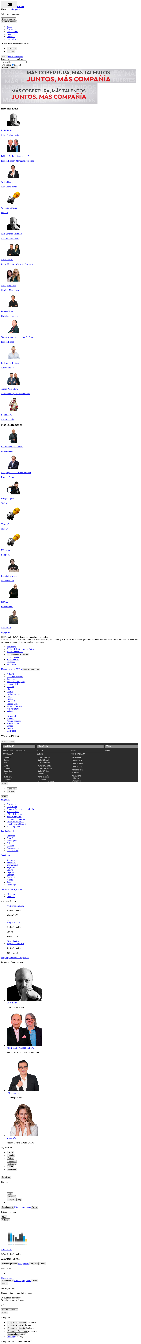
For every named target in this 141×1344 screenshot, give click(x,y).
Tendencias (11, 877)
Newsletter (12, 49)
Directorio (11, 894)
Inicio (9, 26)
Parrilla (4, 831)
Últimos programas (22, 1207)
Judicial (10, 880)
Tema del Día (12, 31)
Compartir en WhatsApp (17, 1331)
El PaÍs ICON (13, 723)
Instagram (12, 1164)
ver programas (22, 957)
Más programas (13, 826)
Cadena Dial (12, 704)
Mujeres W (11, 1138)
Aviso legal (11, 646)
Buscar (5, 68)
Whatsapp (12, 1170)
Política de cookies (15, 651)
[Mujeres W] (24, 1135)
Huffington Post (14, 694)
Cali (8, 843)
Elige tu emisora (8, 19)
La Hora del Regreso (16, 819)
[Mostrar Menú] (9, 4)
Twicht (10, 1167)
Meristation (11, 731)
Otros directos (13, 941)
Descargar (11, 1336)
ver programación (8, 957)
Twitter (10, 1158)
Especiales (11, 39)
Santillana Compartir (16, 681)
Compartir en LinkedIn (16, 1328)
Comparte (11, 1200)
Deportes (10, 872)
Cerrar (4, 57)
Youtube (11, 1155)
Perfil (10, 56)
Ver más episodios (9, 1264)
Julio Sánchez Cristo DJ (17, 824)
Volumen (11, 1197)
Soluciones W (13, 659)
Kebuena (10, 711)
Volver (4, 797)
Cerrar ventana (8, 742)
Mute (10, 1194)
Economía (11, 875)
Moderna (10, 718)
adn (8, 689)
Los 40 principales (15, 676)
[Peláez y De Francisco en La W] (24, 1045)
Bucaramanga (13, 848)
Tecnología (11, 885)
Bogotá (10, 838)
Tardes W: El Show (15, 821)
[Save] (8, 920)
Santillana (11, 679)
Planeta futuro (13, 709)
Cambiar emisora (9, 22)
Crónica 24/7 (6, 1249)
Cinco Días (11, 701)
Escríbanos (11, 664)
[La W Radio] (24, 1000)
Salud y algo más (14, 816)
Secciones (5, 855)
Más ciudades (12, 850)
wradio (10, 699)
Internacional (12, 865)
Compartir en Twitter (16, 1325)
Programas (11, 29)
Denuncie (11, 34)
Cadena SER (12, 684)
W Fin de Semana (14, 814)
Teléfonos (11, 662)
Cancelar (13, 68)
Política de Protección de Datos (20, 649)
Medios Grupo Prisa (31, 669)
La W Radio (12, 806)
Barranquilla (12, 841)
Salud (9, 882)
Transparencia (13, 657)
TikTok (10, 1152)
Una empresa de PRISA (11, 669)
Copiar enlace (13, 1334)
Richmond (11, 716)
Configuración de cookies (18, 654)
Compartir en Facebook (17, 1322)
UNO (9, 696)
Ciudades (11, 36)
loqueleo (10, 728)
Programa (16, 9)
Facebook (12, 1161)
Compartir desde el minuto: (15, 1341)
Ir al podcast (23, 1263)
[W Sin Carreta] (24, 1090)
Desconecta (18, 56)
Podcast (17, 65)
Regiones (11, 867)
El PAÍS (10, 674)
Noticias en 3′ (7, 1207)
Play (19, 1200)
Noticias (7, 65)
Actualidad (11, 862)
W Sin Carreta (13, 811)
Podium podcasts (14, 721)
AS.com (10, 686)
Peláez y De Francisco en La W (20, 809)
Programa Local (14, 922)
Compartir (33, 1264)
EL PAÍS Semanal (14, 706)
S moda (10, 726)
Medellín (10, 845)
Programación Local (15, 906)
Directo (34, 1207)
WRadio (20, 6)
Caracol (10, 691)
